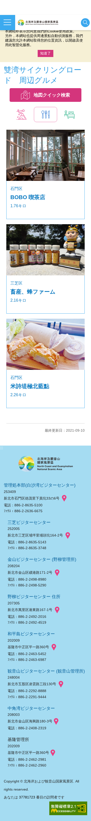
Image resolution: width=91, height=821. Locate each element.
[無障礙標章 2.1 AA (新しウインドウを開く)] (68, 808)
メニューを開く (7, 22)
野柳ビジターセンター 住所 (34, 596)
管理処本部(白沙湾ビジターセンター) (40, 485)
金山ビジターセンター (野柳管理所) (42, 559)
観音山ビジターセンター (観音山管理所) (46, 671)
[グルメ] (45, 114)
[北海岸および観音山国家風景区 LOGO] (38, 22)
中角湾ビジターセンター (31, 708)
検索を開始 (85, 22)
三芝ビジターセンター (29, 522)
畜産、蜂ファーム (33, 292)
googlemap (64, 498)
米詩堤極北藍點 (29, 386)
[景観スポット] (21, 114)
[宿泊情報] (69, 114)
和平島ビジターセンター (31, 633)
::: (1, 448)
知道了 (45, 53)
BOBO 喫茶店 (27, 197)
